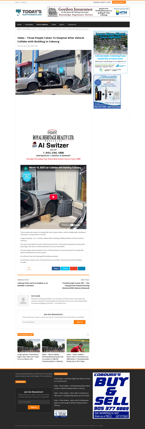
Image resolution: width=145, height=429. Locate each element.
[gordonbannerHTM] (88, 12)
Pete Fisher (35, 296)
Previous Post (23, 280)
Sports (61, 25)
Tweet (65, 269)
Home (17, 2)
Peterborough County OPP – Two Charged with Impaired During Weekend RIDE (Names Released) (75, 285)
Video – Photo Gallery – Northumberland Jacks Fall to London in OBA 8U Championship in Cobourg (52, 357)
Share (56, 269)
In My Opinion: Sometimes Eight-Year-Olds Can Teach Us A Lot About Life (28, 356)
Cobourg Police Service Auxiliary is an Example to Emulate (32, 284)
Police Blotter (26, 29)
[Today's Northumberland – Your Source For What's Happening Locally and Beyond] (28, 13)
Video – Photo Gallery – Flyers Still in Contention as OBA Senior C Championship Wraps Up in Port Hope (78, 357)
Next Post (85, 280)
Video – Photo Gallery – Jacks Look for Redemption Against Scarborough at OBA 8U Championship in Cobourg (71, 402)
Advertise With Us (119, 2)
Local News (29, 25)
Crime (54, 25)
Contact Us (23, 2)
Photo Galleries (42, 25)
